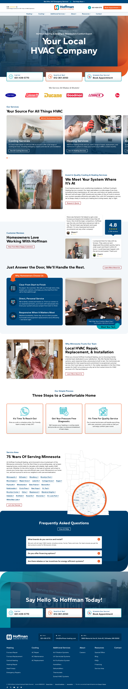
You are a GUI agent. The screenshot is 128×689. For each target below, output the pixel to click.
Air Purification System (61, 660)
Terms (104, 684)
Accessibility (70, 684)
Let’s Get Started (14, 505)
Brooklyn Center (13, 492)
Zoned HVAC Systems (61, 676)
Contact (99, 14)
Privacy (100, 684)
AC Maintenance (38, 656)
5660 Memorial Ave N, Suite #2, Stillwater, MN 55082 (100, 638)
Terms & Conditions (59, 684)
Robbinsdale (11, 488)
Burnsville (45, 485)
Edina (24, 492)
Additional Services (58, 14)
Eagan (58, 481)
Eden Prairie (33, 485)
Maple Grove (24, 481)
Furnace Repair (12, 652)
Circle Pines (23, 488)
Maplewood (34, 492)
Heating (29, 14)
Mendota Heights (48, 492)
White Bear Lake (13, 500)
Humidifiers (57, 664)
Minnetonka (21, 485)
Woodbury (33, 477)
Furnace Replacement (14, 656)
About (73, 14)
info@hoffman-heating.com (66, 638)
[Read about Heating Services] (93, 134)
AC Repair (35, 652)
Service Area (99, 668)
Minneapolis (11, 477)
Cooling (41, 14)
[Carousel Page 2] (8, 157)
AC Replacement (38, 660)
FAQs (97, 660)
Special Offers (100, 652)
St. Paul (45, 488)
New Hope (35, 488)
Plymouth (10, 485)
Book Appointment (112, 8)
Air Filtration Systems (61, 652)
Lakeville (35, 481)
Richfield (19, 496)
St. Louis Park (52, 496)
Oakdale (10, 496)
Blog (96, 656)
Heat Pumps (11, 668)
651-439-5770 (97, 8)
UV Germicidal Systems (61, 656)
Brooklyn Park (46, 477)
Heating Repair (12, 664)
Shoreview (40, 496)
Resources (86, 14)
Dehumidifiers (58, 668)
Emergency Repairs (14, 672)
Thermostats (57, 672)
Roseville (29, 496)
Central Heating (12, 660)
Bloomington (11, 481)
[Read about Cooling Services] (35, 134)
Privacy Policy (49, 684)
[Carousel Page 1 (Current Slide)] (7, 157)
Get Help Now (78, 1)
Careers (82, 652)
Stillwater (22, 477)
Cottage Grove (47, 481)
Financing (98, 664)
